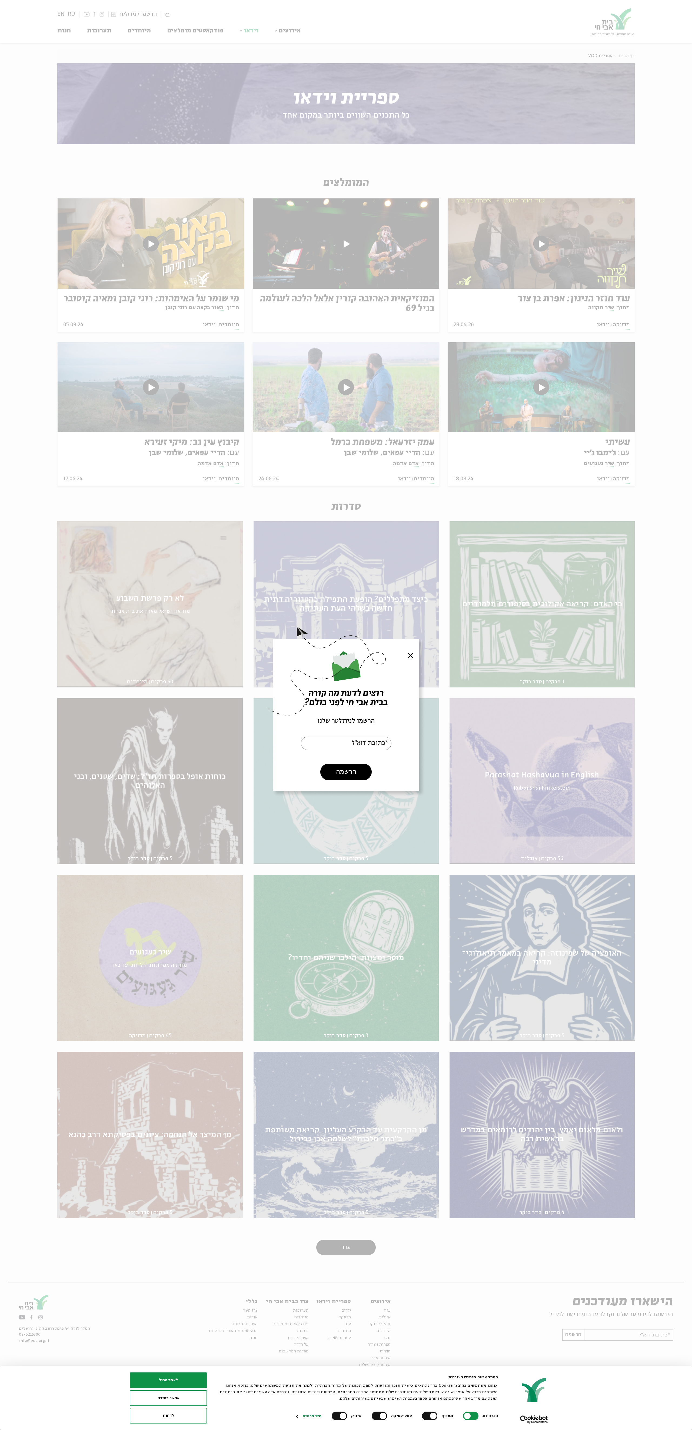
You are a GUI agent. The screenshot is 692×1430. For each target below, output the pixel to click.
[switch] (431, 1416)
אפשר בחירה (168, 1398)
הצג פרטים (312, 1416)
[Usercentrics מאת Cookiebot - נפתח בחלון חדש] (534, 1419)
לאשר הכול (168, 1380)
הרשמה (346, 772)
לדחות (168, 1416)
